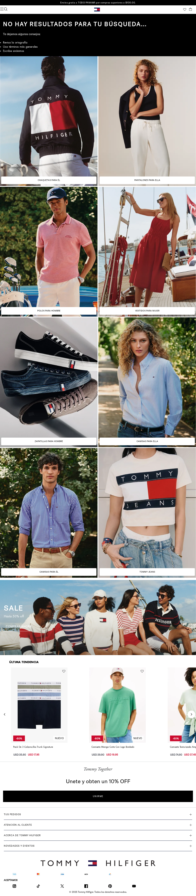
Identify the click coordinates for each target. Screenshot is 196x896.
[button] (32, 9)
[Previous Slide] (4, 714)
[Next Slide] (191, 714)
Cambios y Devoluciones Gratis (98, 2)
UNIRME (98, 796)
